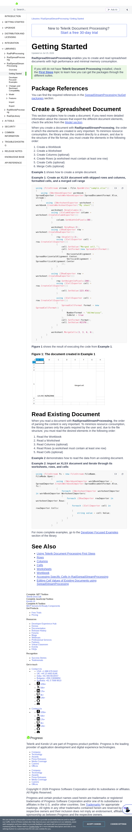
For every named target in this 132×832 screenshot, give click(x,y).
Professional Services (42, 640)
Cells (40, 565)
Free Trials (36, 613)
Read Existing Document (66, 414)
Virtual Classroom (40, 644)
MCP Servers (32, 606)
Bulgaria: (48, 678)
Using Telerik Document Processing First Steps (66, 553)
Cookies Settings (118, 824)
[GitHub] (38, 701)
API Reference (13, 163)
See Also (44, 546)
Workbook (43, 572)
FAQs (34, 649)
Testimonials (37, 660)
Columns (42, 561)
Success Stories (39, 658)
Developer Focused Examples (13, 79)
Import (11, 102)
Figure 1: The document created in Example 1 (63, 354)
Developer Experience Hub (44, 624)
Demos (35, 626)
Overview (13, 70)
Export (11, 106)
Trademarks (93, 804)
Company (36, 752)
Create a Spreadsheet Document (76, 109)
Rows (40, 557)
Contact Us (37, 669)
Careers (35, 764)
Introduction (13, 16)
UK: (47, 673)
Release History (39, 631)
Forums (35, 633)
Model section (73, 122)
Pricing (35, 615)
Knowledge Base (14, 157)
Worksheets (44, 569)
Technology (37, 754)
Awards (35, 757)
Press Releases (39, 759)
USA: (47, 671)
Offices (35, 766)
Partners (35, 642)
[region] (66, 824)
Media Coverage (39, 761)
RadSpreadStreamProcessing (55, 19)
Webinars (36, 637)
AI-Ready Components (49, 606)
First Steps (46, 72)
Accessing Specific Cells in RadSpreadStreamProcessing (72, 576)
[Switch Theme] (127, 10)
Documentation (39, 628)
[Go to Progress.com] (34, 739)
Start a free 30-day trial (79, 33)
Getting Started (15, 73)
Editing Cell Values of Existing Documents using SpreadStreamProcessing (66, 582)
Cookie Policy (34, 826)
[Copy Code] (122, 188)
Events (35, 647)
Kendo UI (30, 601)
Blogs (34, 635)
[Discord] (38, 704)
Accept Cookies (94, 824)
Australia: (49, 680)
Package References (60, 88)
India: (47, 676)
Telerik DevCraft (33, 597)
